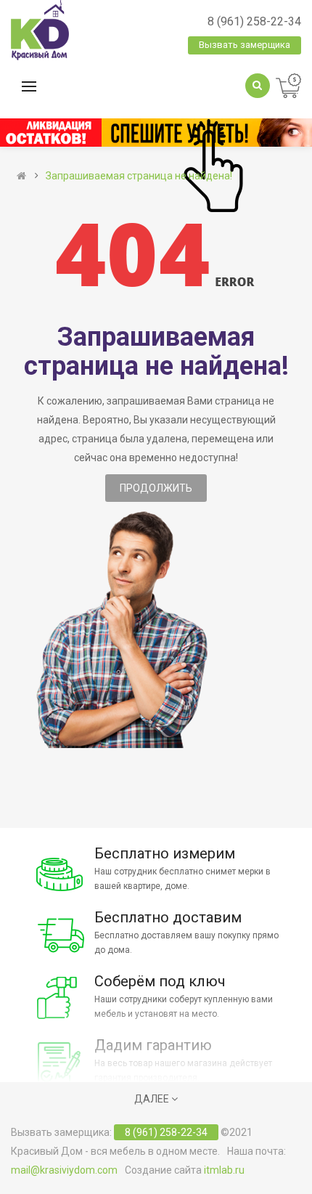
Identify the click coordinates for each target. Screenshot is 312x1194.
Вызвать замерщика (244, 44)
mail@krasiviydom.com (64, 1170)
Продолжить (156, 488)
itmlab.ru (224, 1170)
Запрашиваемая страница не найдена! (139, 176)
